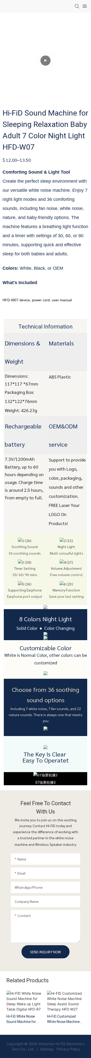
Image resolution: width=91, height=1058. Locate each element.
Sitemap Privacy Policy (59, 1049)
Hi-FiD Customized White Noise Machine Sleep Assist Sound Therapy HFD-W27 (63, 1019)
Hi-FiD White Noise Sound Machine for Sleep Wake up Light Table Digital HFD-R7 (22, 1019)
